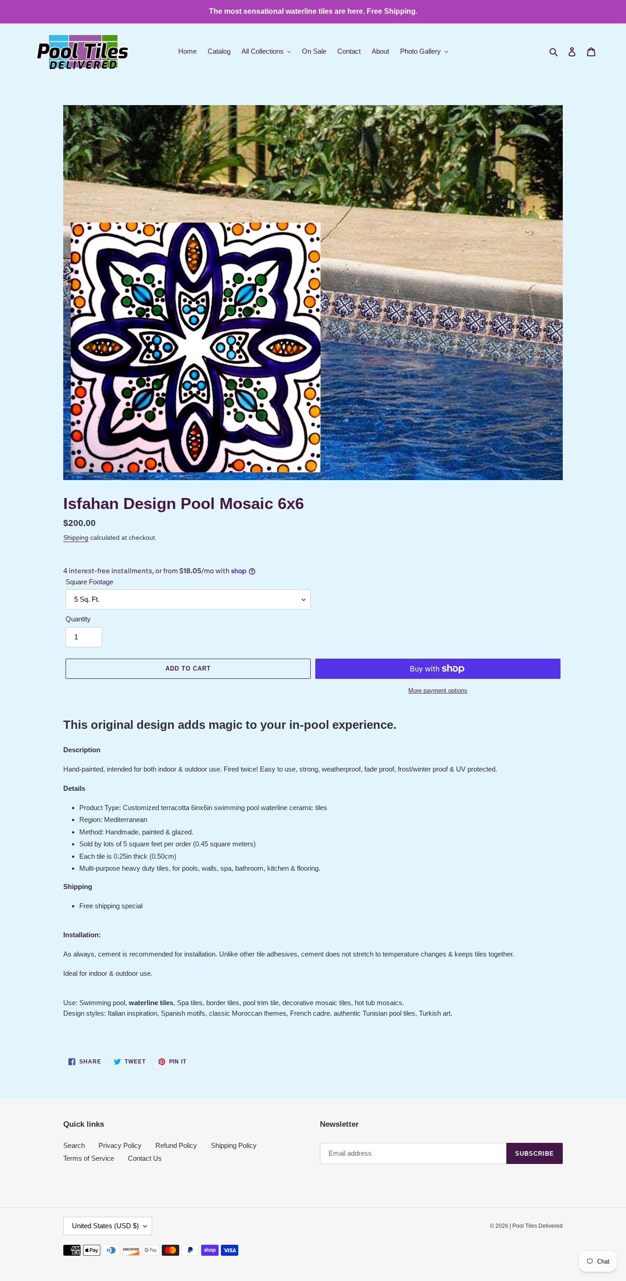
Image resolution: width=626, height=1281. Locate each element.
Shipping (75, 537)
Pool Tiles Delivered (537, 1226)
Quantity (78, 619)
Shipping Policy (234, 1145)
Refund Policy (176, 1145)
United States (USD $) (105, 1226)
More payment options (437, 690)
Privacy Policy (120, 1145)
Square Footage (89, 582)
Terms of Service (88, 1158)
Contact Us (145, 1158)
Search (74, 1145)
